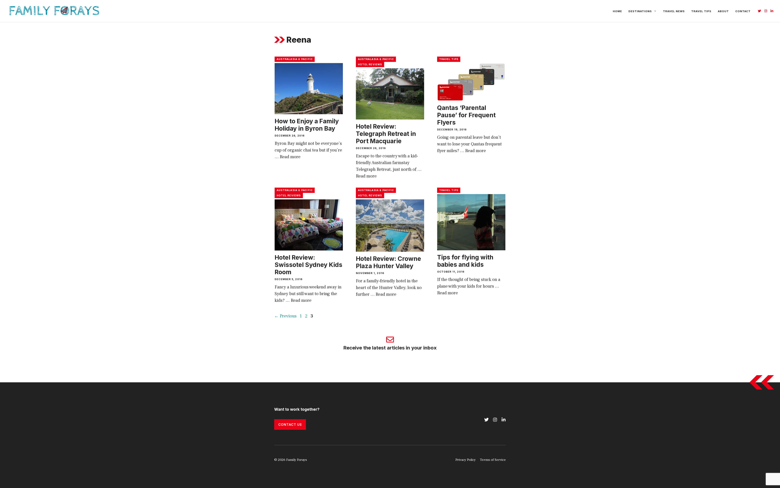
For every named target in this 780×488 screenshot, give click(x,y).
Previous (285, 316)
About (723, 11)
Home (617, 11)
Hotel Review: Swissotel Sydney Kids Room (308, 265)
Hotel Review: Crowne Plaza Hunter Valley (388, 262)
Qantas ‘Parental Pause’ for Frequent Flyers (466, 115)
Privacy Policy (465, 460)
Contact (743, 11)
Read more (290, 157)
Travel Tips (701, 11)
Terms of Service (493, 460)
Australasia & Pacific (295, 59)
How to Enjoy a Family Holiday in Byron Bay (307, 124)
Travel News (674, 11)
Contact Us (290, 424)
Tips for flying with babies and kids (465, 261)
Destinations (640, 11)
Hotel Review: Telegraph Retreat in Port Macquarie (386, 134)
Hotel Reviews (370, 64)
